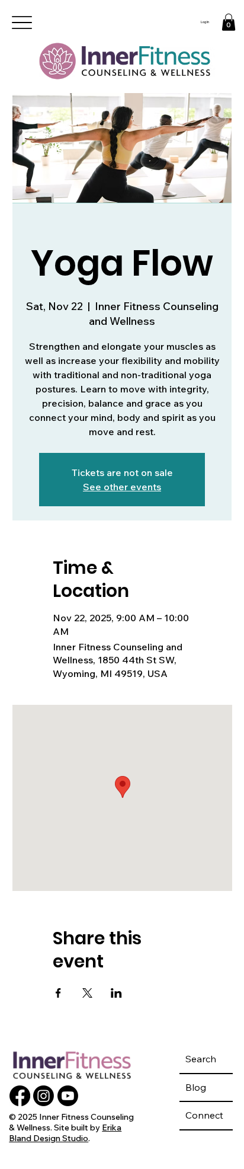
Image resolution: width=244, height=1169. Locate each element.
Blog (195, 1087)
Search (200, 1059)
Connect (204, 1115)
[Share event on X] (87, 993)
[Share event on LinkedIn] (116, 993)
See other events (122, 487)
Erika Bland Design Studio (65, 1133)
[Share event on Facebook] (58, 993)
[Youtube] (67, 1095)
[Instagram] (43, 1095)
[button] (228, 22)
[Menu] (22, 22)
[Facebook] (19, 1095)
